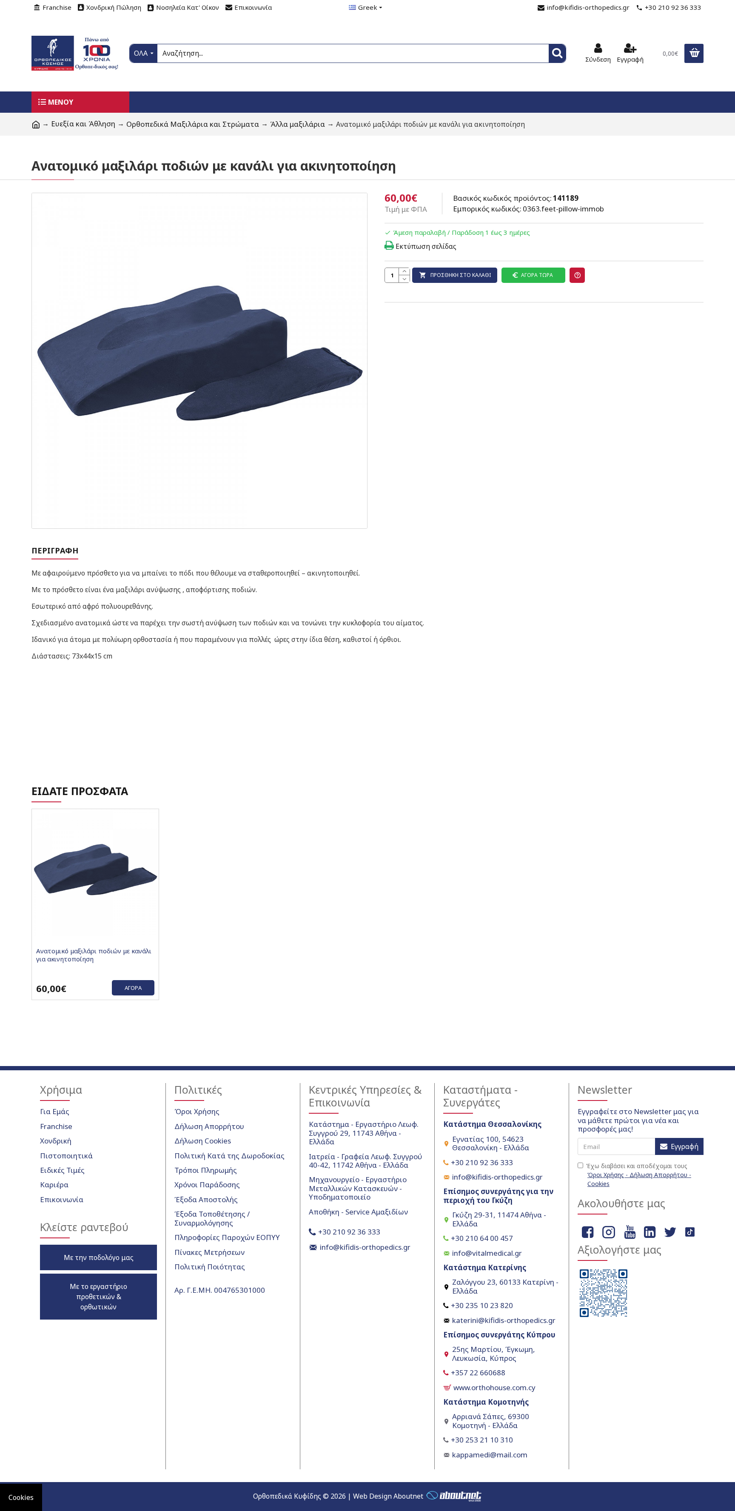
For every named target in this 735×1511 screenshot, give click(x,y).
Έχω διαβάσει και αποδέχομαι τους (638, 1175)
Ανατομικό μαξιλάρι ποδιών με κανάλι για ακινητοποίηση (93, 955)
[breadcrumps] (35, 124)
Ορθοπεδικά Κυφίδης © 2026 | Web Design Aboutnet (338, 1496)
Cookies (21, 1497)
